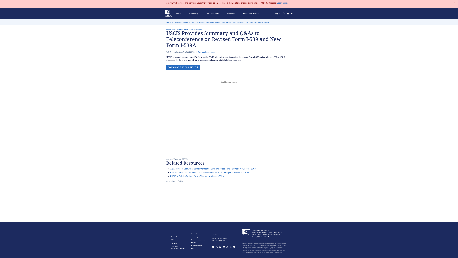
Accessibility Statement (271, 235)
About (178, 14)
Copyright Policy (257, 237)
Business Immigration (206, 52)
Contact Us (215, 234)
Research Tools (213, 14)
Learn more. (282, 3)
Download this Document (182, 67)
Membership (193, 14)
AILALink (174, 243)
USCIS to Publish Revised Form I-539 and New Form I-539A (197, 176)
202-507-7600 (222, 238)
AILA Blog (174, 240)
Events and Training (251, 14)
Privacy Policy (256, 235)
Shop (193, 248)
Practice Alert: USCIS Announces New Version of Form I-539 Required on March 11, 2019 (209, 172)
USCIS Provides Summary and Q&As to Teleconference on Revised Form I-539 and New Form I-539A (230, 22)
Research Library (181, 22)
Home (168, 22)
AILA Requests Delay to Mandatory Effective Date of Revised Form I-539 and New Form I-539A (213, 169)
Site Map (267, 237)
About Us (174, 237)
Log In (277, 14)
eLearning (194, 237)
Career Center (196, 234)
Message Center (197, 245)
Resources (231, 14)
